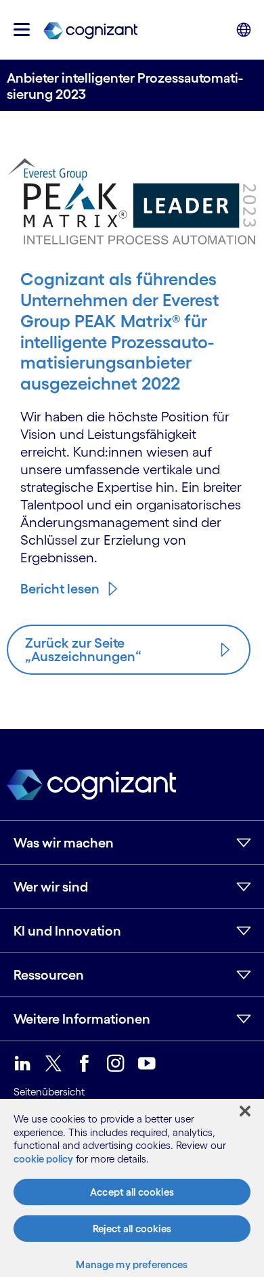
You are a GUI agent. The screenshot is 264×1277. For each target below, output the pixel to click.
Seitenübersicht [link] (49, 1091)
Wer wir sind (51, 886)
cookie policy (43, 1159)
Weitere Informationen (82, 1018)
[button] (22, 29)
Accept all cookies (132, 1192)
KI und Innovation (67, 930)
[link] (90, 29)
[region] (132, 1188)
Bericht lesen (60, 588)
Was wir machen (64, 842)
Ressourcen (49, 974)
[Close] (245, 1111)
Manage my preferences (132, 1264)
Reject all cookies (132, 1228)
